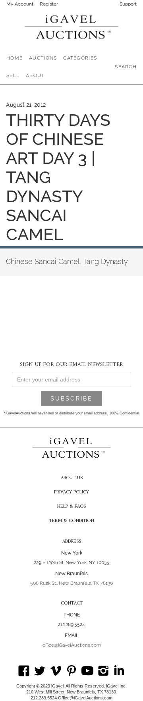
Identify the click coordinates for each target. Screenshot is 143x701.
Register (49, 4)
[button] (43, 58)
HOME (14, 58)
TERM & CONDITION (71, 521)
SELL (12, 75)
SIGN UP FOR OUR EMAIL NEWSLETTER (71, 364)
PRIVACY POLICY (71, 493)
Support (128, 4)
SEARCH (126, 66)
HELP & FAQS (71, 507)
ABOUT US (72, 478)
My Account (19, 4)
